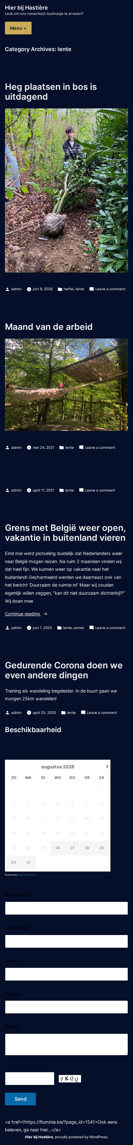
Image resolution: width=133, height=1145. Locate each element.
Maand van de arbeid (49, 326)
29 (101, 848)
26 (57, 848)
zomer (79, 628)
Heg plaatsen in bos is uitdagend (51, 91)
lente (79, 289)
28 (87, 848)
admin (16, 289)
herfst (69, 289)
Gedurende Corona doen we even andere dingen (64, 670)
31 (28, 862)
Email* (12, 960)
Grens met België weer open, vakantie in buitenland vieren (65, 532)
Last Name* (17, 927)
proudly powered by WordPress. (81, 1137)
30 (13, 862)
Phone (12, 993)
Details (12, 1026)
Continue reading (33, 614)
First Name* (18, 895)
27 (72, 848)
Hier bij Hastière (26, 7)
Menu (21, 28)
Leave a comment (110, 289)
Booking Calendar (27, 874)
